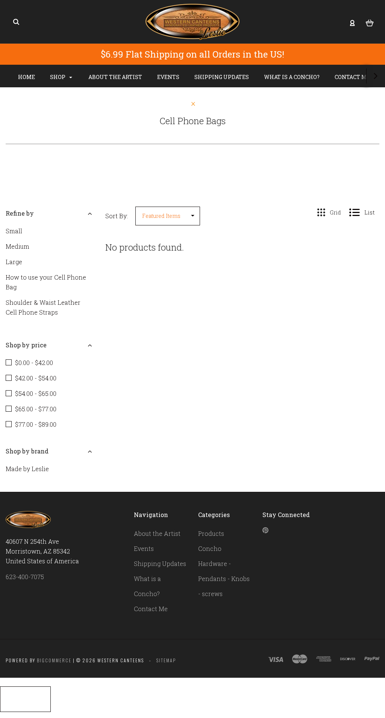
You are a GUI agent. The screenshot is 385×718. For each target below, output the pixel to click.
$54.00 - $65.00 (35, 393)
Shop (58, 77)
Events (168, 77)
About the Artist (115, 77)
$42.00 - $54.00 (35, 378)
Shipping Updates (221, 77)
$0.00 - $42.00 (34, 363)
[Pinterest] (265, 531)
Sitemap (166, 660)
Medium (17, 246)
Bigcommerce (54, 660)
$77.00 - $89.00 (35, 424)
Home (26, 77)
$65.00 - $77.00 (35, 409)
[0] (370, 22)
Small (14, 231)
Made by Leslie (27, 469)
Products (211, 533)
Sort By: (116, 216)
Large (14, 262)
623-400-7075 (25, 577)
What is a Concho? (292, 77)
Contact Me (353, 77)
